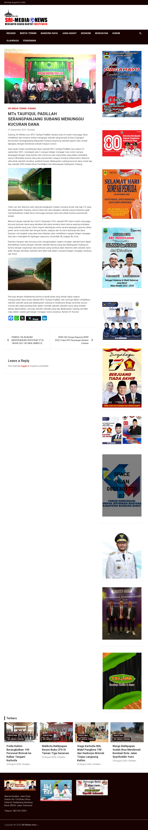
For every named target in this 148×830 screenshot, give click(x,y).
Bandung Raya (49, 33)
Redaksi (11, 33)
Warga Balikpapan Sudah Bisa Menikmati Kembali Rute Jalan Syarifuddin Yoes (127, 751)
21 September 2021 (17, 130)
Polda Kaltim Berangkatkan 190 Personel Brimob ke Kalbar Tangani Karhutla (19, 753)
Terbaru (11, 718)
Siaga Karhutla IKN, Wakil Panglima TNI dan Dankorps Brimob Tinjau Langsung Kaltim (90, 753)
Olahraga (13, 40)
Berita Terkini (28, 33)
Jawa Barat (69, 33)
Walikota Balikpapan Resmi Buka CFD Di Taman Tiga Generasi (55, 749)
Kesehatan (101, 33)
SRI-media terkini (17, 108)
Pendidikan (29, 40)
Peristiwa (12, 735)
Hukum (116, 33)
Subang (32, 108)
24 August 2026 (14, 764)
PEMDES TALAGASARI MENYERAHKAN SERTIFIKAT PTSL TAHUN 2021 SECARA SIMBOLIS (28, 340)
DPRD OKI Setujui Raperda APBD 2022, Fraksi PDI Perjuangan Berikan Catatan (72, 340)
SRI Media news (29, 824)
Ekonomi (86, 33)
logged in (25, 366)
